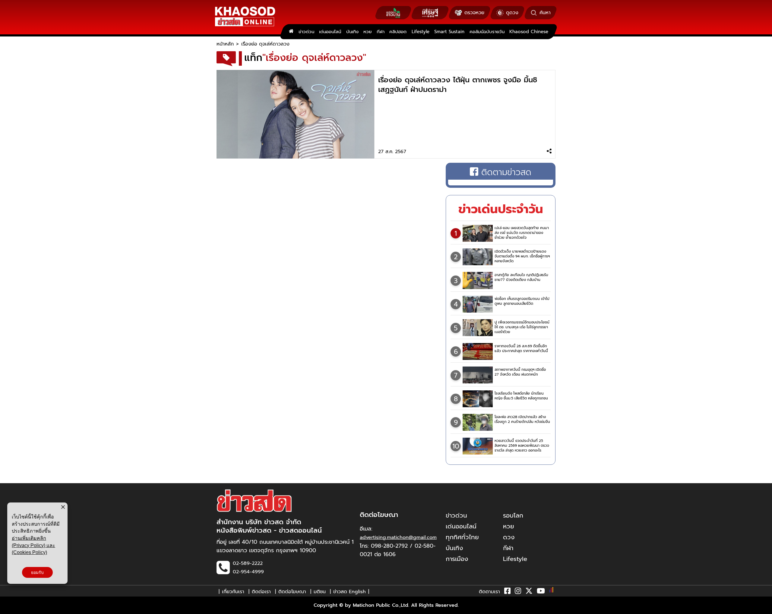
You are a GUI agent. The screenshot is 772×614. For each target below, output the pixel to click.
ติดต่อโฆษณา (292, 591)
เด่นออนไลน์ (330, 31)
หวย (367, 31)
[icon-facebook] (507, 592)
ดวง (508, 537)
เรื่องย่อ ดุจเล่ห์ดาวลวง (265, 44)
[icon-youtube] (541, 592)
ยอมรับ (37, 572)
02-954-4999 (248, 571)
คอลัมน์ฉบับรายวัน (487, 31)
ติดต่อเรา (261, 591)
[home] (291, 31)
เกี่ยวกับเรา (233, 591)
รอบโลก (513, 515)
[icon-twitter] (529, 592)
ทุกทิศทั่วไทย (462, 537)
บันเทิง (352, 31)
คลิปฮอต (398, 31)
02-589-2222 (248, 563)
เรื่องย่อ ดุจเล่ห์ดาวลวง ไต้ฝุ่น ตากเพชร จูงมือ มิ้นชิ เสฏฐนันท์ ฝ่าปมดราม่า (457, 84)
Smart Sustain (449, 31)
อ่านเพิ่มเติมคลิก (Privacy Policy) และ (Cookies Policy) (33, 545)
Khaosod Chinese (528, 31)
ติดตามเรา (489, 591)
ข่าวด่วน (306, 31)
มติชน (320, 591)
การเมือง (457, 558)
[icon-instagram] (518, 592)
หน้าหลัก (225, 44)
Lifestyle (420, 31)
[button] (8, 608)
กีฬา (380, 31)
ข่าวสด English (349, 591)
